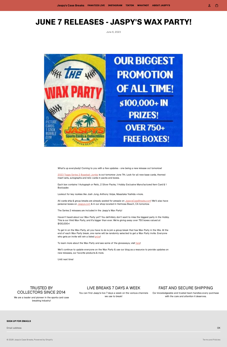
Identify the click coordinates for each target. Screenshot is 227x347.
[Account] (209, 5)
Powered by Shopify (43, 339)
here (138, 243)
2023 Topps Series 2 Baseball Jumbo (78, 174)
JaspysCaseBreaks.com (138, 200)
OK (218, 327)
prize (97, 236)
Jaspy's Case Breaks (23, 339)
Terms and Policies (211, 339)
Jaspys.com (84, 203)
